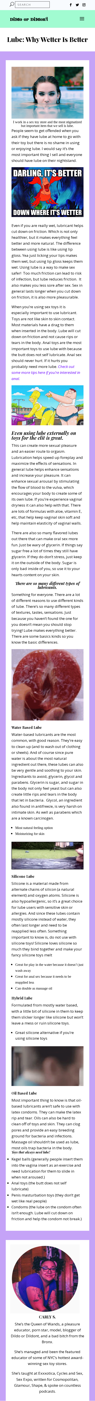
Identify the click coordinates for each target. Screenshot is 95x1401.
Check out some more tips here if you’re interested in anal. (45, 372)
